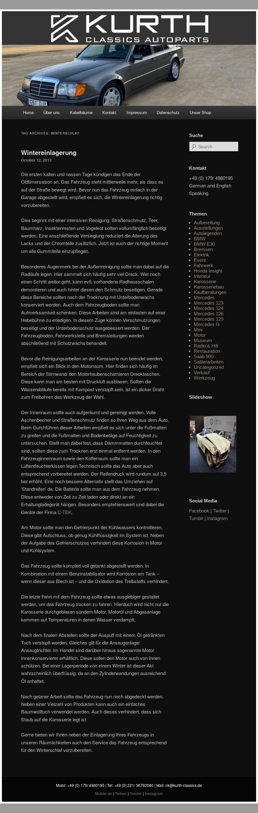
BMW (199, 238)
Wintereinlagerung (48, 152)
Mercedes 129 (208, 319)
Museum (203, 340)
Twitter (220, 510)
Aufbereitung (207, 222)
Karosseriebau (209, 286)
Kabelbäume (81, 112)
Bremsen (203, 249)
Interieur (202, 276)
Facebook (199, 510)
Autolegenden (208, 233)
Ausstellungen (208, 228)
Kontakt (109, 112)
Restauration (207, 351)
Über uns (51, 112)
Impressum (136, 112)
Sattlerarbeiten (208, 361)
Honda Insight (208, 270)
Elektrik (201, 254)
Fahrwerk (203, 265)
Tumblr (196, 518)
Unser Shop (200, 112)
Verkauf (202, 372)
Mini (198, 329)
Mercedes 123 (208, 303)
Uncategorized (209, 367)
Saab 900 (203, 356)
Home (28, 112)
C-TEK (64, 512)
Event (200, 260)
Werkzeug (204, 378)
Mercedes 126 (208, 313)
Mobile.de (103, 793)
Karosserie (205, 281)
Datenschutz (168, 112)
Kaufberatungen (210, 292)
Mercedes (204, 297)
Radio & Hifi (206, 345)
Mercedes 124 (208, 308)
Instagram (217, 518)
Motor (200, 335)
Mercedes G (207, 324)
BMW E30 (204, 244)
